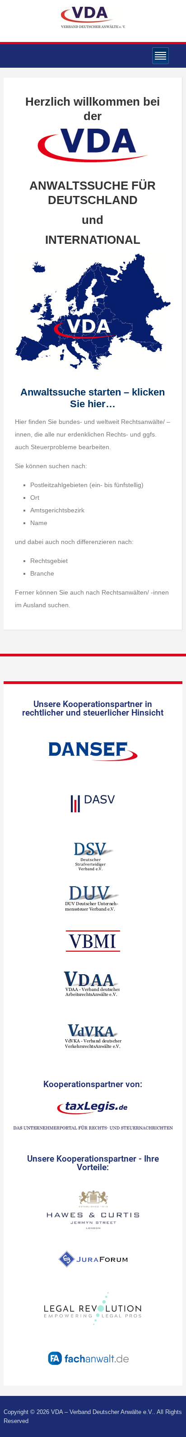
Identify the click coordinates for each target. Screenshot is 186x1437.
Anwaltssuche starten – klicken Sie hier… (92, 397)
